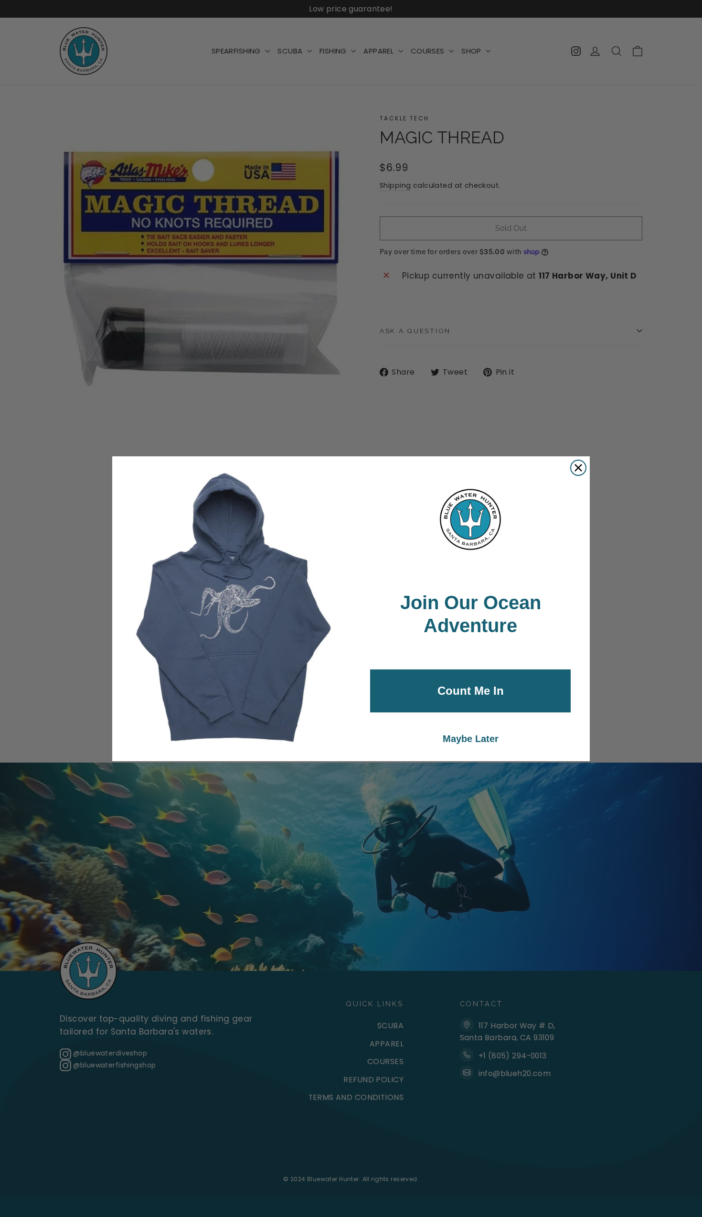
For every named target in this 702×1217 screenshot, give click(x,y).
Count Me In (470, 690)
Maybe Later (471, 738)
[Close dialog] (578, 467)
